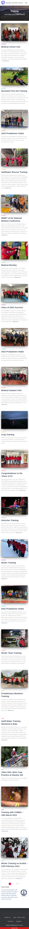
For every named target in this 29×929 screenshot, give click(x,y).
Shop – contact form (19, 917)
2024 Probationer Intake (12, 133)
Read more (6, 60)
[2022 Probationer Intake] (14, 594)
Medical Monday (9, 265)
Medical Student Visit (11, 390)
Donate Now (14, 928)
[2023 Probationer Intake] (14, 337)
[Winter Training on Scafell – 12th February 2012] (14, 848)
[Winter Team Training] (14, 638)
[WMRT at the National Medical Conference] (14, 203)
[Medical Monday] (14, 250)
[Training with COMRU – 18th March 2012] (14, 797)
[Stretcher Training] (14, 506)
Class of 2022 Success (12, 307)
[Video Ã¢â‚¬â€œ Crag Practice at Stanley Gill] (14, 756)
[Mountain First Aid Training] (14, 76)
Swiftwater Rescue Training (14, 172)
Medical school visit (10, 47)
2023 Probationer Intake (12, 352)
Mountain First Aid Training (14, 91)
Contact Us (7, 917)
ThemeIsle (20, 925)
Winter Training (8, 563)
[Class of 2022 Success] (14, 293)
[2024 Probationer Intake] (14, 119)
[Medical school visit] (14, 32)
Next (17, 883)
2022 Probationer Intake (12, 609)
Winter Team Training (11, 653)
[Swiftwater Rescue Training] (14, 157)
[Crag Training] (14, 420)
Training (3, 44)
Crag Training (7, 434)
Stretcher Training (9, 520)
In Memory (19, 921)
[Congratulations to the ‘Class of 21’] (14, 459)
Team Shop (10, 921)
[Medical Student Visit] (14, 376)
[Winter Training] (14, 548)
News (2, 690)
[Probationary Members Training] (14, 679)
